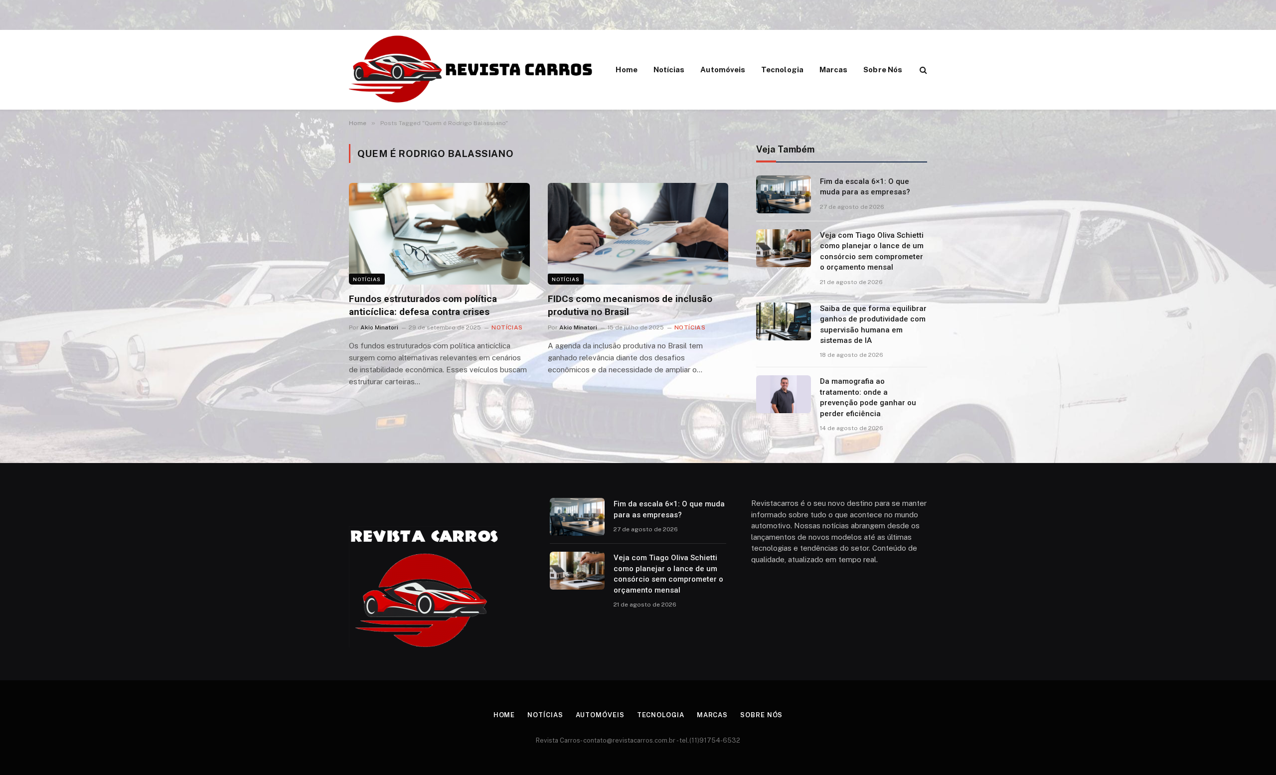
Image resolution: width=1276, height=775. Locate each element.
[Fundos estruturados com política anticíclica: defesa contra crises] (439, 234)
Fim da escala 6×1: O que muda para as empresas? (865, 186)
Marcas (833, 69)
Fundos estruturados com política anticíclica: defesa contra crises (423, 305)
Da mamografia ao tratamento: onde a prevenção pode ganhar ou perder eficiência (868, 397)
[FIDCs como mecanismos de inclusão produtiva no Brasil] (638, 234)
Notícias (669, 69)
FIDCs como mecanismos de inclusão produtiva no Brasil (630, 305)
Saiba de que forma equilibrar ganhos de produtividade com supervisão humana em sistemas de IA (873, 324)
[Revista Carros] (471, 70)
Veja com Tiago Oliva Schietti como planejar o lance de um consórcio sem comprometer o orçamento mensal (872, 251)
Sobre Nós (882, 69)
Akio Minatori (379, 327)
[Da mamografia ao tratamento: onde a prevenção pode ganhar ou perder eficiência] (783, 394)
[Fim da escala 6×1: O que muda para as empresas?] (783, 194)
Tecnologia (782, 69)
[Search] (922, 70)
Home (626, 69)
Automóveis (722, 69)
